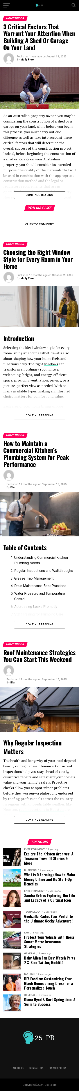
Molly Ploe (27, 59)
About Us (18, 1068)
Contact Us (36, 1068)
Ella (12, 487)
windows (51, 364)
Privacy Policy (57, 1068)
